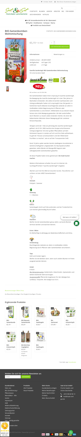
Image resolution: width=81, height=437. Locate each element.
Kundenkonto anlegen (49, 388)
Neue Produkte (28, 390)
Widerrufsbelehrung (11, 405)
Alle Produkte (28, 388)
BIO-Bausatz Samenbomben (25, 321)
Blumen (42, 11)
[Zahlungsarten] (43, 434)
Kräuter (57, 11)
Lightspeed (32, 432)
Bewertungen (59, 54)
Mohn (18, 290)
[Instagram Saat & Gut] (74, 373)
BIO (63, 11)
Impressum (8, 400)
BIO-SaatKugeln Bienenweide (40, 321)
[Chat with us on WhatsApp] (71, 432)
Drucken (38, 294)
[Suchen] (61, 8)
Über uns (8, 388)
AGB (6, 403)
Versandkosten (72, 362)
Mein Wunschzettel (48, 398)
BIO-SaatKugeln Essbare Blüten (40, 346)
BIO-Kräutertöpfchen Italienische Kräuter (11, 346)
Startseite (33, 11)
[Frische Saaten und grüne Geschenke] (17, 11)
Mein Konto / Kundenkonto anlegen (66, 2)
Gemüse (49, 11)
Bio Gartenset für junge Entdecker (54, 321)
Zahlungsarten (10, 410)
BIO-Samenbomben (11, 321)
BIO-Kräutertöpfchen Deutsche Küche (70, 321)
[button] (76, 223)
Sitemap (7, 418)
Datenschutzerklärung (12, 408)
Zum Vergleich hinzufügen (28, 294)
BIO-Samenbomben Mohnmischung (65, 31)
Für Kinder (70, 11)
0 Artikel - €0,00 (47, 2)
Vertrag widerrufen (11, 425)
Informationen (34, 54)
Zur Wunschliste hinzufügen (12, 294)
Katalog (46, 14)
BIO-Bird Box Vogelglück (25, 346)
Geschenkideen (35, 14)
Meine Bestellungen (48, 390)
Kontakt (7, 415)
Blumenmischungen (10, 290)
